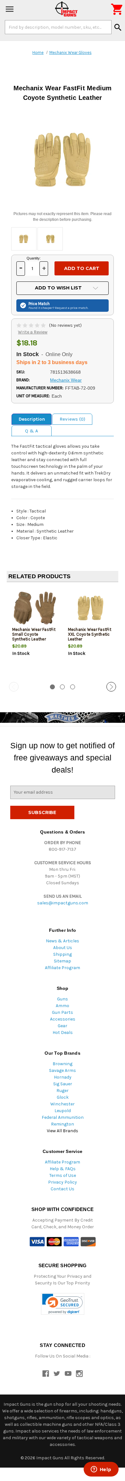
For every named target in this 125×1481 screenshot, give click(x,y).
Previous (14, 687)
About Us (62, 947)
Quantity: (34, 258)
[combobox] (58, 27)
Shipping (62, 954)
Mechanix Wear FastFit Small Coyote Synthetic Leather (33, 634)
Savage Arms (62, 1070)
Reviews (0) (72, 419)
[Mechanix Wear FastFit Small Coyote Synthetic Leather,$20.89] (35, 608)
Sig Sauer (62, 1084)
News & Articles (62, 941)
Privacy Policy (62, 1182)
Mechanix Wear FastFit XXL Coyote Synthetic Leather (89, 634)
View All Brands (62, 1130)
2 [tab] (62, 686)
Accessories (62, 1019)
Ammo (62, 1005)
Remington (62, 1124)
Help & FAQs (63, 1168)
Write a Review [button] (32, 332)
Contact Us (62, 1189)
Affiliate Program (62, 967)
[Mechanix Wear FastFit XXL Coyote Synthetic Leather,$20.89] (90, 608)
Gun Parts (62, 1012)
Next (111, 687)
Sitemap (62, 961)
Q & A (31, 431)
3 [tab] (72, 686)
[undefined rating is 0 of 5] (31, 325)
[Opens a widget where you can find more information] (101, 1470)
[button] (62, 1304)
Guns (62, 999)
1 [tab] (52, 686)
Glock (63, 1097)
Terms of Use (62, 1175)
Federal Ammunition (63, 1117)
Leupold (62, 1110)
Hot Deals (63, 1032)
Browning (62, 1063)
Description (32, 419)
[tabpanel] (35, 632)
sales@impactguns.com (62, 903)
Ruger (62, 1090)
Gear (62, 1025)
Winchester (62, 1104)
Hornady (62, 1077)
